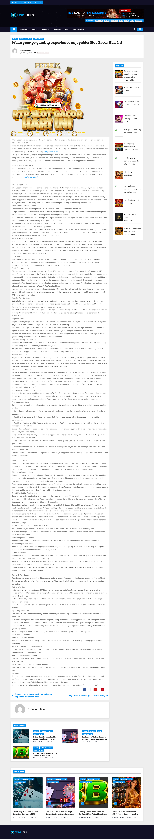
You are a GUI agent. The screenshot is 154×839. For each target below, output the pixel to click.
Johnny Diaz (26, 50)
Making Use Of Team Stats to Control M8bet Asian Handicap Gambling (45, 755)
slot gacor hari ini (51, 152)
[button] (135, 29)
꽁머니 (132, 20)
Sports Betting (78, 29)
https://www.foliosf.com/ (32, 177)
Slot (66, 29)
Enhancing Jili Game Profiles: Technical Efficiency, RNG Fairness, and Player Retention (26, 813)
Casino (35, 29)
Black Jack (24, 29)
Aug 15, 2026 (38, 741)
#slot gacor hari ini (42, 53)
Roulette (57, 29)
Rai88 (126, 20)
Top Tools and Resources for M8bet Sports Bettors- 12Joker (125, 812)
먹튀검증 (106, 20)
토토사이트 (99, 20)
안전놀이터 (114, 20)
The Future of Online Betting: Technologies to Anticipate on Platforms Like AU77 (94, 739)
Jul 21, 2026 (86, 741)
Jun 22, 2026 (38, 758)
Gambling (46, 29)
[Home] (13, 29)
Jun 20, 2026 (119, 817)
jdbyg (121, 20)
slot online (139, 20)
